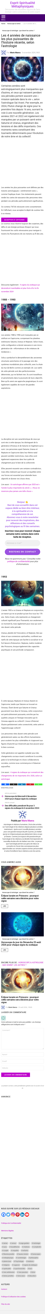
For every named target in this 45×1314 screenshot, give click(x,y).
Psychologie (19, 1261)
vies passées (23, 1272)
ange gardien (24, 1243)
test (30, 1268)
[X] (14, 784)
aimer (5, 1243)
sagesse (17, 1265)
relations (31, 1261)
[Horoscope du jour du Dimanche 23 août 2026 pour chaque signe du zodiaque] (22, 924)
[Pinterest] (30, 784)
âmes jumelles (9, 1276)
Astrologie (7, 788)
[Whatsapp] (38, 784)
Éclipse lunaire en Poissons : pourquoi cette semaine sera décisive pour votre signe (20, 898)
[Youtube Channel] (27, 1214)
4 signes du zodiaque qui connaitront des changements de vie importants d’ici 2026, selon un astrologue (22, 775)
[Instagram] (13, 1214)
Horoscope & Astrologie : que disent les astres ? (18, 892)
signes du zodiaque (30, 1265)
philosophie (34, 1258)
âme (33, 1272)
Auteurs (4, 1289)
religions (6, 1265)
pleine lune (7, 1261)
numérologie (22, 1258)
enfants (25, 1250)
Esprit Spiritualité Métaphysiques (22, 4)
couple (6, 1250)
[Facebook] (5, 784)
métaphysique (8, 1258)
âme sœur (21, 1276)
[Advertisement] (22, 1123)
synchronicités (20, 1268)
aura (5, 1247)
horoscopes (36, 1254)
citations (26, 1247)
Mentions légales (7, 1231)
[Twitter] (8, 1214)
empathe (15, 1250)
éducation (32, 1276)
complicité (37, 1247)
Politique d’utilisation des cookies (13, 1297)
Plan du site (5, 1304)
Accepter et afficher (14, 220)
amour (14, 1243)
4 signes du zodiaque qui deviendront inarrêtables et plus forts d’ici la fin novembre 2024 (20, 288)
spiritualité (7, 1268)
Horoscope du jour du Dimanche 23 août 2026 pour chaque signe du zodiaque (21, 943)
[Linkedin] (22, 784)
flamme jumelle (9, 1254)
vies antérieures (9, 1272)
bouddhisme (15, 1247)
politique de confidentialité (18, 561)
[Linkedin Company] (22, 1214)
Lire (4, 906)
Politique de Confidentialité (11, 1223)
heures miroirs (23, 1254)
